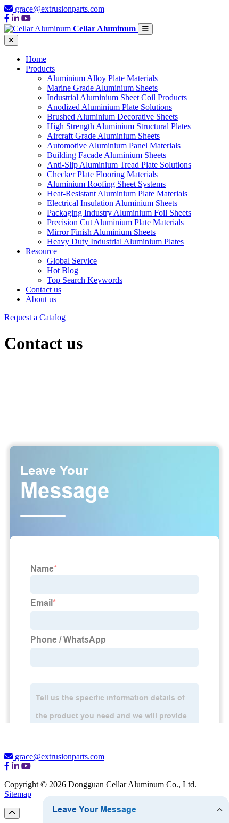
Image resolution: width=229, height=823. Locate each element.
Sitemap (17, 793)
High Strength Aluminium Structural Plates (119, 126)
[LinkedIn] (15, 18)
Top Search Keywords (84, 279)
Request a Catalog (35, 317)
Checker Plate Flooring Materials (102, 174)
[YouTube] (26, 18)
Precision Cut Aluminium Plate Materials (115, 222)
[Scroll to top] (12, 813)
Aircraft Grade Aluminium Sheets (103, 135)
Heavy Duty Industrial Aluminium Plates (115, 241)
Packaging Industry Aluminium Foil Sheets (119, 212)
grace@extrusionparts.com (59, 8)
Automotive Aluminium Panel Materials (114, 145)
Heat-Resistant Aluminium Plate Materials (117, 193)
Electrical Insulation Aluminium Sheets (112, 203)
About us (41, 299)
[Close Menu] (11, 40)
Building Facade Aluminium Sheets (106, 155)
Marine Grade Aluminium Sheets (102, 87)
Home (36, 59)
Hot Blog (62, 270)
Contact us (43, 289)
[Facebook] (7, 18)
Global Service (72, 260)
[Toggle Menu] (145, 29)
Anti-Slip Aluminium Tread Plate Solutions (119, 164)
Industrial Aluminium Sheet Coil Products (117, 97)
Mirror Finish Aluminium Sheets (101, 231)
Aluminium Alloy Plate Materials (102, 78)
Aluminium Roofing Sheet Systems (106, 183)
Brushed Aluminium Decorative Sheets (112, 116)
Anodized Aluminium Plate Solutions (109, 107)
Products (40, 68)
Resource (41, 251)
